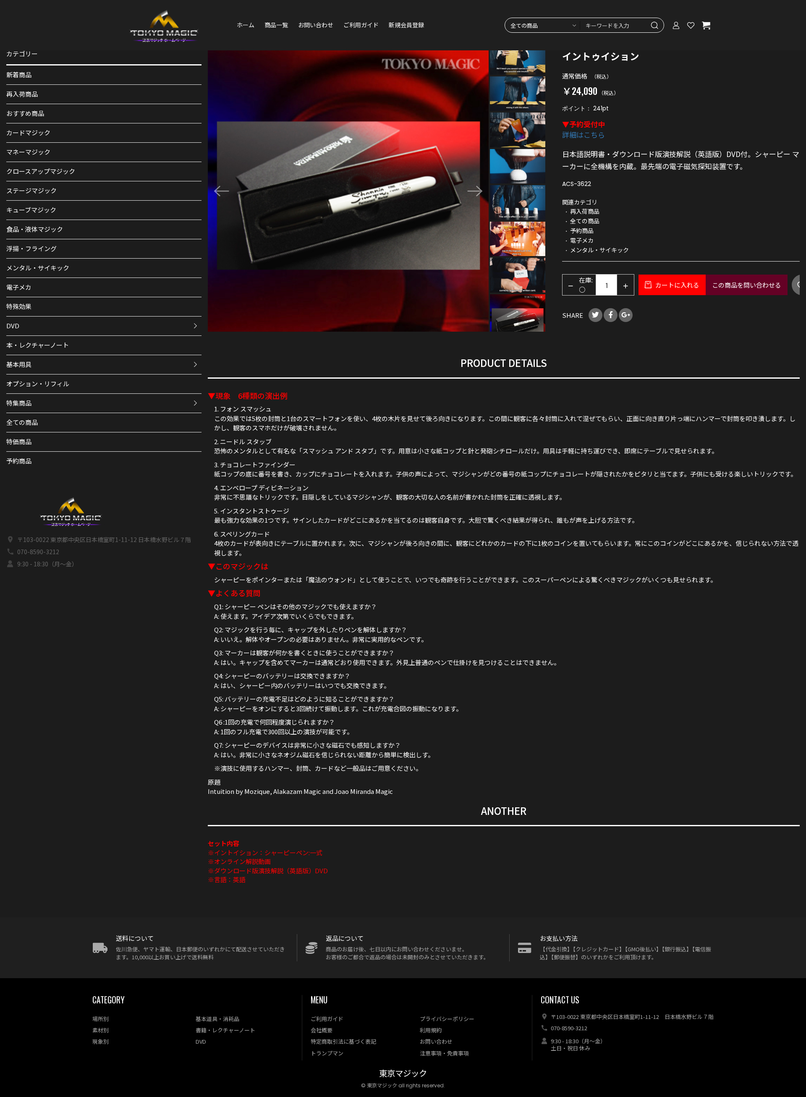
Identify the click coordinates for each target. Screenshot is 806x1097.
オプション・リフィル (37, 383)
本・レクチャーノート (37, 344)
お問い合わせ (315, 25)
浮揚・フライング (31, 248)
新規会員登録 (406, 25)
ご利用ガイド (361, 25)
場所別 (100, 1019)
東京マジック (403, 1073)
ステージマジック (31, 190)
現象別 (100, 1041)
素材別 (100, 1030)
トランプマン (327, 1053)
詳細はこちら (583, 134)
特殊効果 (18, 306)
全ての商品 (22, 422)
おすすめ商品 (25, 113)
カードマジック (28, 132)
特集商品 (18, 402)
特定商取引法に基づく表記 (343, 1041)
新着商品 (18, 74)
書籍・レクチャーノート (225, 1030)
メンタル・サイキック (37, 267)
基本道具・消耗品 (217, 1019)
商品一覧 (276, 25)
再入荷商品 (22, 93)
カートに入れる (676, 284)
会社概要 (321, 1030)
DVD (12, 325)
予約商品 (18, 460)
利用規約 (431, 1030)
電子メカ (18, 287)
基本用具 (18, 364)
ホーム (245, 25)
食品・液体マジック (34, 229)
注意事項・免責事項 (444, 1053)
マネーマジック (28, 151)
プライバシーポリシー (447, 1019)
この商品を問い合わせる (746, 284)
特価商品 (18, 441)
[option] (348, 191)
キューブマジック (31, 209)
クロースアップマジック (40, 171)
